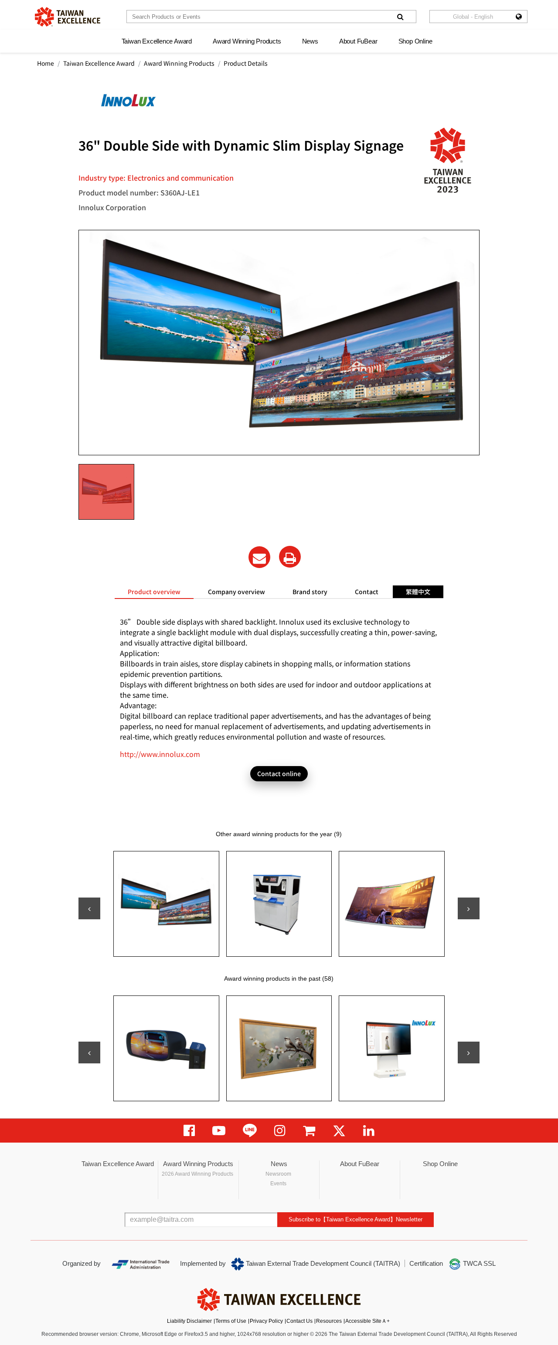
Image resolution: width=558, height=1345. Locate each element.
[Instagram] (280, 1130)
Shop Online (415, 41)
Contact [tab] (366, 591)
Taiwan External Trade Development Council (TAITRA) (322, 1263)
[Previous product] (89, 908)
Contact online (279, 773)
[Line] (250, 1130)
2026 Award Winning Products (197, 1174)
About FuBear (358, 41)
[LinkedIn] (368, 1130)
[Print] (290, 557)
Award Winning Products (247, 41)
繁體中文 (418, 591)
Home (45, 63)
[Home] (67, 17)
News (310, 41)
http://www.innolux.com (160, 754)
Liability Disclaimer (189, 1321)
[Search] (400, 16)
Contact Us (299, 1321)
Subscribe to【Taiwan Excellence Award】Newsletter (355, 1219)
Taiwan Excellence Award (157, 41)
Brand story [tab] (310, 591)
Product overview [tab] (154, 591)
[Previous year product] (89, 1052)
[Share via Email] (259, 557)
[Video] (218, 1130)
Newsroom (278, 1174)
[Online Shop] (309, 1130)
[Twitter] (339, 1130)
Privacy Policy (266, 1321)
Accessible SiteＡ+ (367, 1321)
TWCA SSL (478, 1263)
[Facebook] (189, 1130)
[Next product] (469, 908)
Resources (329, 1321)
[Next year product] (469, 1052)
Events (278, 1183)
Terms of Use (230, 1321)
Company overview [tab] (236, 591)
